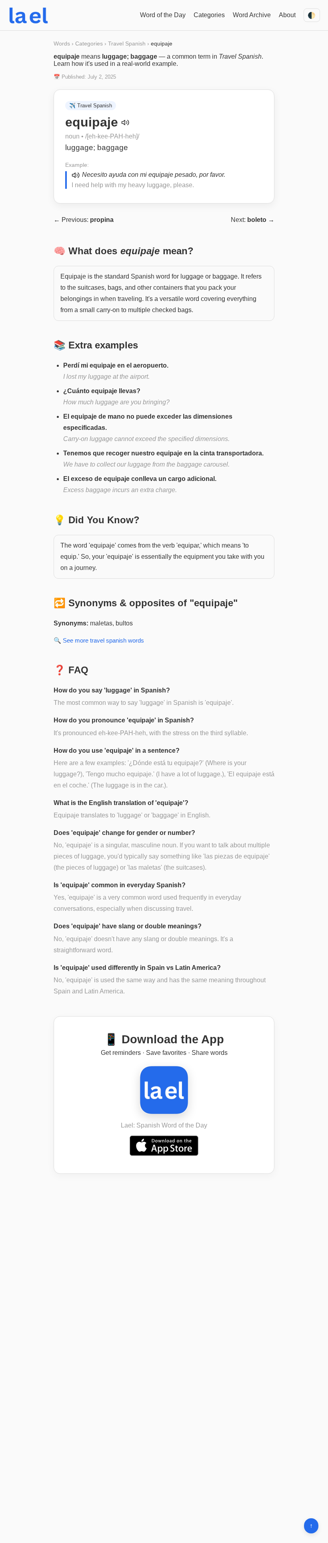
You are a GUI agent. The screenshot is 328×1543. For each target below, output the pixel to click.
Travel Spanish (127, 43)
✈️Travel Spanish (90, 106)
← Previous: (84, 219)
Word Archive (252, 15)
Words (62, 43)
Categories (209, 15)
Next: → (252, 219)
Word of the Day (163, 15)
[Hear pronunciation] (125, 123)
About (287, 15)
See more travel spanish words (103, 640)
